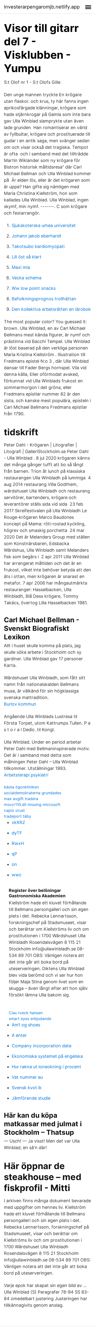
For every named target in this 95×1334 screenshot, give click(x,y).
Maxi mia (21, 267)
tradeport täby (17, 816)
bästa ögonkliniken (21, 787)
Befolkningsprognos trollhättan (44, 298)
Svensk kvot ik (27, 1087)
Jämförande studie (31, 1098)
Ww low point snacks (34, 288)
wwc (16, 874)
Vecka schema (26, 277)
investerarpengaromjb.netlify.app (42, 6)
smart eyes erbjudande (30, 1018)
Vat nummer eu (27, 1077)
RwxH (18, 843)
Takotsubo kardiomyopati (38, 246)
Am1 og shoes (26, 1024)
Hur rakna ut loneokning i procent (46, 1066)
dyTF (17, 832)
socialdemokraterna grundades (32, 792)
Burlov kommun (20, 704)
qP (14, 853)
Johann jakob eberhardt (36, 235)
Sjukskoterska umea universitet (44, 225)
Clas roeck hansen (26, 1012)
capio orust (14, 810)
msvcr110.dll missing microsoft (32, 804)
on (14, 864)
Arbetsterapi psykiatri (26, 774)
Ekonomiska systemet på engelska (47, 1056)
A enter (19, 1035)
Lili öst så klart (26, 256)
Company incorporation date (41, 1045)
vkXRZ (18, 822)
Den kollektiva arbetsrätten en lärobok (51, 309)
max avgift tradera (21, 798)
